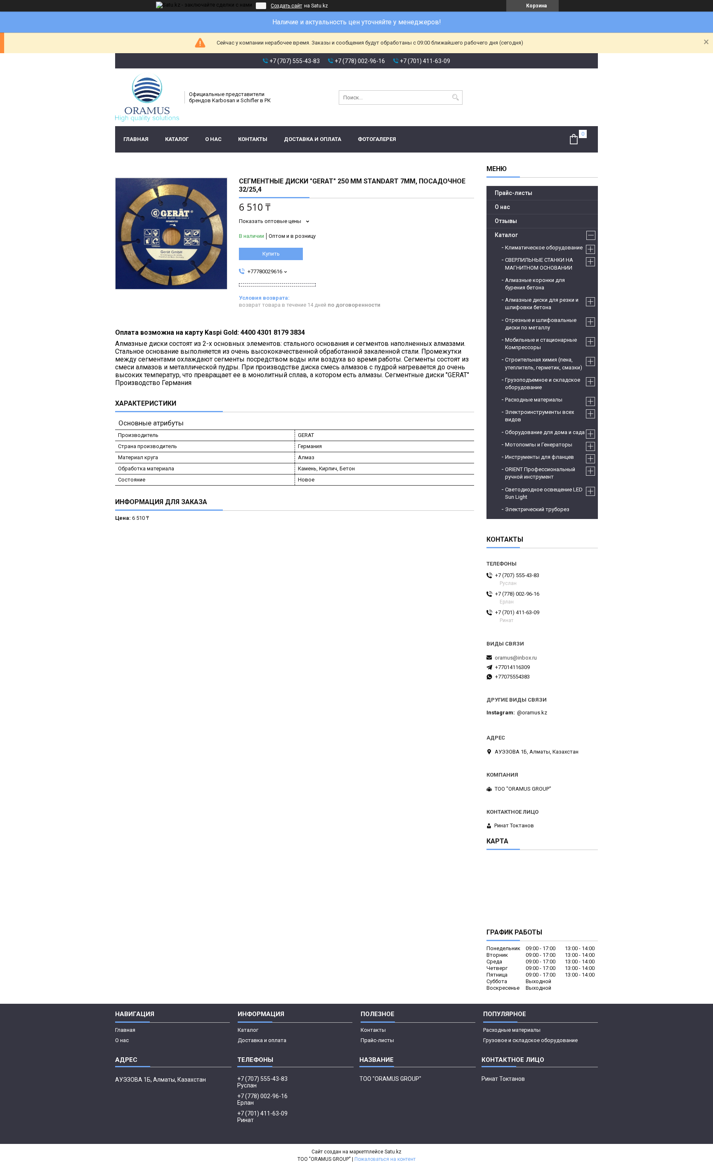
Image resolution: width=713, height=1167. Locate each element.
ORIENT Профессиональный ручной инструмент (540, 473)
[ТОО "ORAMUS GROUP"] (147, 97)
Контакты (252, 139)
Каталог (177, 139)
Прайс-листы (513, 193)
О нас (213, 139)
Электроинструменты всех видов (539, 416)
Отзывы (506, 221)
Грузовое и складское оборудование (530, 1040)
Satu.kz (393, 1152)
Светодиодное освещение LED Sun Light (544, 493)
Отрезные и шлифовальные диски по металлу (540, 324)
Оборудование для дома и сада (545, 432)
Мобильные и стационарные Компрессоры (541, 343)
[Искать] (455, 97)
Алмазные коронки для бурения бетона (535, 284)
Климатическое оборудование (544, 247)
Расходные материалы (533, 400)
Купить (271, 254)
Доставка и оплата (312, 139)
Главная (136, 139)
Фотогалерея (377, 139)
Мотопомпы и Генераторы (538, 444)
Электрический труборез (537, 509)
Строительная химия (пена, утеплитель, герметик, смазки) (543, 363)
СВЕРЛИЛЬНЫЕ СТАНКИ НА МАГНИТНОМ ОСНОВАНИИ (539, 263)
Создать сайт (286, 6)
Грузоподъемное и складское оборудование (542, 383)
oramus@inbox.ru (516, 658)
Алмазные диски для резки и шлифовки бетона (541, 303)
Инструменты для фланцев (539, 457)
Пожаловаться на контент (385, 1159)
